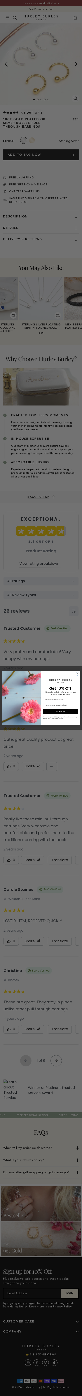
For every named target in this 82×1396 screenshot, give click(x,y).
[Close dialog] (77, 673)
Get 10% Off (60, 712)
